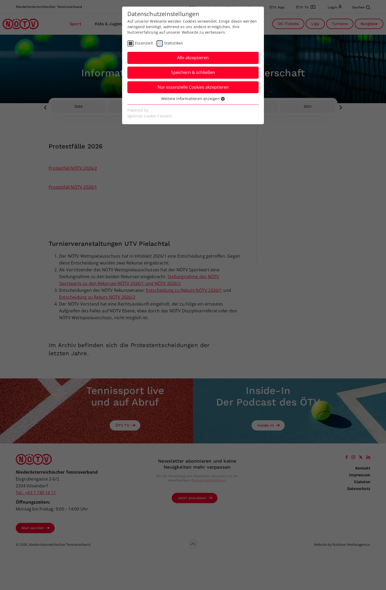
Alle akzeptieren (193, 58)
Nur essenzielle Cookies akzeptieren (193, 87)
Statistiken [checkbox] (173, 43)
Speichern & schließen (193, 72)
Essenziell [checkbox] (144, 43)
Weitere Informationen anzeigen (191, 98)
